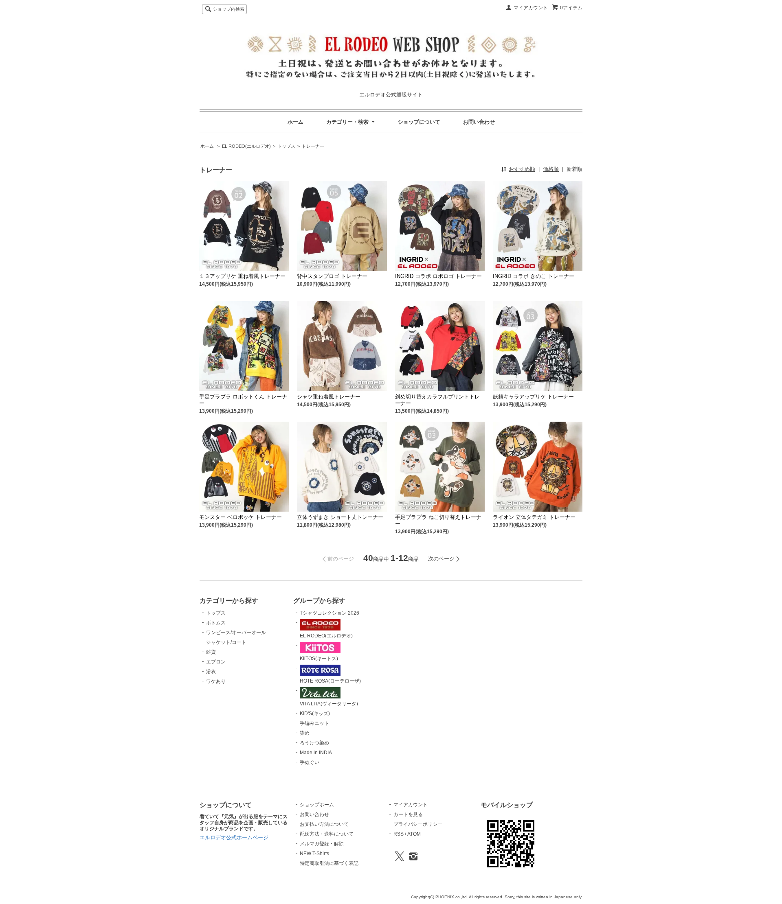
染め (305, 733)
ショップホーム (317, 805)
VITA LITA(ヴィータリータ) (329, 704)
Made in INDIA (316, 752)
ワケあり (216, 681)
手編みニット (314, 723)
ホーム (295, 122)
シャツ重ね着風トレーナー (328, 397)
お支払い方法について (324, 824)
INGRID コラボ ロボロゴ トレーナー (438, 276)
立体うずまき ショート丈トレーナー (340, 517)
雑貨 (211, 652)
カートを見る (408, 814)
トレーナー (313, 146)
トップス (286, 146)
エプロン (216, 662)
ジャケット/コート (226, 642)
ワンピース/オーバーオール (236, 632)
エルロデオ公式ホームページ (234, 837)
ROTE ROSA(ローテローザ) (330, 681)
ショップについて (419, 122)
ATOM (414, 834)
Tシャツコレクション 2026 (329, 613)
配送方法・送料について (327, 834)
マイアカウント (531, 8)
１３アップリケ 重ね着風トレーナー (242, 276)
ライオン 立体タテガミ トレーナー (534, 517)
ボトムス (216, 623)
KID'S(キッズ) (315, 713)
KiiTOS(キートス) (319, 658)
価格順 (551, 169)
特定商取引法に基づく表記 (329, 863)
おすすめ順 (522, 169)
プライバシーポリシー (417, 824)
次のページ (441, 559)
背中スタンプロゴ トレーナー (332, 276)
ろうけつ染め (314, 743)
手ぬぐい (309, 762)
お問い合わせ (479, 122)
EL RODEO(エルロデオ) (246, 146)
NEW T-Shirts (314, 853)
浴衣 (211, 671)
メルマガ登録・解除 (322, 844)
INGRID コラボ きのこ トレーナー (533, 276)
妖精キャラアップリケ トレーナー (533, 397)
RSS (398, 834)
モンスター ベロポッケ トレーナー (240, 517)
